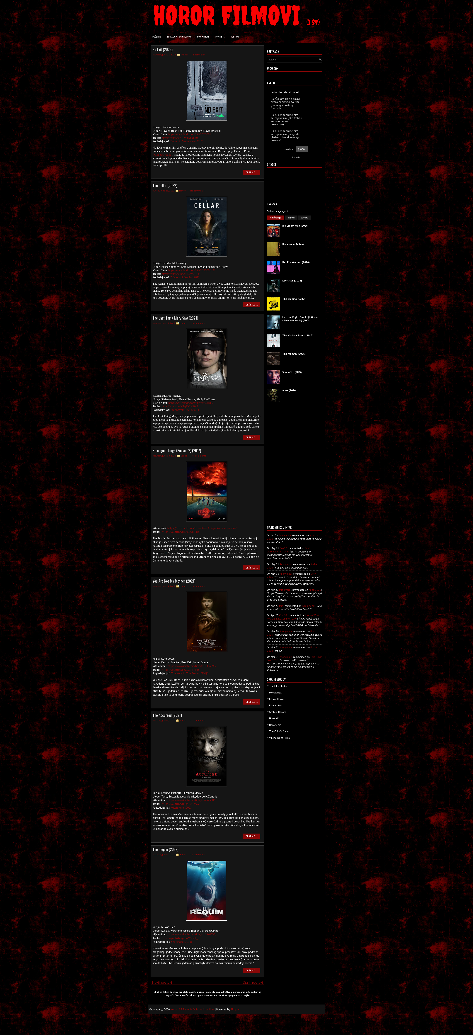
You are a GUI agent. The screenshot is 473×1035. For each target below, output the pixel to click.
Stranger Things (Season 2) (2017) (177, 450)
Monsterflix (275, 692)
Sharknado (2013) (181, 942)
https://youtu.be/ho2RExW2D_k (181, 273)
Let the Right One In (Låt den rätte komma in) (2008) (300, 318)
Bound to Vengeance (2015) (186, 141)
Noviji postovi (162, 982)
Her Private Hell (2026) (296, 262)
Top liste (219, 36)
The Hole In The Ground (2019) (189, 673)
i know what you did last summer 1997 (293, 617)
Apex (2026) (289, 390)
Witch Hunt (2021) (181, 807)
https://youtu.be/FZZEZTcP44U (180, 669)
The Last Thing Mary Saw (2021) (175, 318)
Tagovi (291, 217)
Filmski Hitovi (276, 699)
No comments (197, 190)
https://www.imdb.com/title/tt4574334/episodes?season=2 (202, 528)
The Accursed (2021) (167, 715)
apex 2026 (315, 589)
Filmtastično (275, 705)
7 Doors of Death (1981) (184, 277)
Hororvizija (275, 725)
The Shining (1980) (293, 299)
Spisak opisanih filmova (179, 36)
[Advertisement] (282, 465)
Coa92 (283, 548)
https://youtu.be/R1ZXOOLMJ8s (180, 532)
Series (184, 455)
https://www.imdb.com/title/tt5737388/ (191, 800)
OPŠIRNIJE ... (252, 172)
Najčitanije (275, 217)
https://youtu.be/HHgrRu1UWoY (180, 804)
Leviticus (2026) (292, 280)
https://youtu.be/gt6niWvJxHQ (180, 938)
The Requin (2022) (165, 849)
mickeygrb (285, 589)
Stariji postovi (253, 982)
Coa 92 (283, 615)
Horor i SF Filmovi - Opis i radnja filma (192, 1009)
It (166, 553)
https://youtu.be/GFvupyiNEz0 (180, 137)
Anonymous (285, 535)
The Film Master (278, 686)
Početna (156, 36)
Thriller (184, 54)
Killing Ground (162, 154)
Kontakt (235, 36)
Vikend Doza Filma (279, 737)
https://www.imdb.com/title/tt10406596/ (192, 666)
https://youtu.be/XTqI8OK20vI (180, 406)
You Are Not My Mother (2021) (174, 581)
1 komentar (199, 54)
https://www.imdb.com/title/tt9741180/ (190, 402)
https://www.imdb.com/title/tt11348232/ (192, 934)
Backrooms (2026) (293, 244)
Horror (182, 190)
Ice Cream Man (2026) (295, 225)
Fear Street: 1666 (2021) (184, 409)
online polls (295, 157)
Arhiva (304, 217)
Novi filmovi (203, 36)
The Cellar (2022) (165, 185)
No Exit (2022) (163, 49)
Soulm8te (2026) (292, 372)
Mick (281, 606)
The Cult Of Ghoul (279, 731)
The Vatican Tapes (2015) (297, 335)
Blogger (235, 1009)
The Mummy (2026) (294, 353)
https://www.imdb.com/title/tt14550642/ (191, 270)
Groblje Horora (277, 712)
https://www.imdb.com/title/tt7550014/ (190, 134)
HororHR (274, 718)
